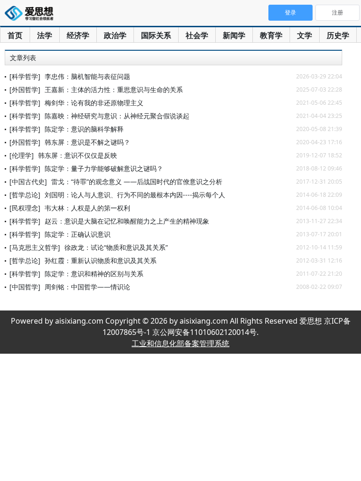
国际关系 (156, 35)
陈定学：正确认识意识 (77, 234)
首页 (15, 35)
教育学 (271, 35)
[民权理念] (24, 207)
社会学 (197, 35)
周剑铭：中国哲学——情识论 (87, 286)
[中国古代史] (28, 181)
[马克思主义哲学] (34, 247)
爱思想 (32, 14)
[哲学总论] (24, 194)
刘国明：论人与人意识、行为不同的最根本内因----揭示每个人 (135, 194)
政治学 (115, 35)
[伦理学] (21, 155)
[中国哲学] (24, 286)
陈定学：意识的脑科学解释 (84, 128)
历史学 (338, 35)
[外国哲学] (24, 89)
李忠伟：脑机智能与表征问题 (87, 76)
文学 (304, 35)
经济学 (78, 35)
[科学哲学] (24, 76)
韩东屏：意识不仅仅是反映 (77, 155)
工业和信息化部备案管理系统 (180, 343)
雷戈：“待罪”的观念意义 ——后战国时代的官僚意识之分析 (136, 181)
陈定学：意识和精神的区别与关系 (94, 273)
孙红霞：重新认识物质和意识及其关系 (101, 260)
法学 (44, 35)
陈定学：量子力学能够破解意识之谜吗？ (104, 168)
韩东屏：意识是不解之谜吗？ (87, 142)
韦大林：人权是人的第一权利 (87, 207)
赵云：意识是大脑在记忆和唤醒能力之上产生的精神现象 (127, 221)
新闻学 (234, 35)
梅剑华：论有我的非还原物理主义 (94, 102)
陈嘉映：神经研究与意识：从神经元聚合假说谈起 (117, 115)
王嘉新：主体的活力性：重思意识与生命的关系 (114, 89)
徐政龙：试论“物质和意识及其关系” (116, 247)
